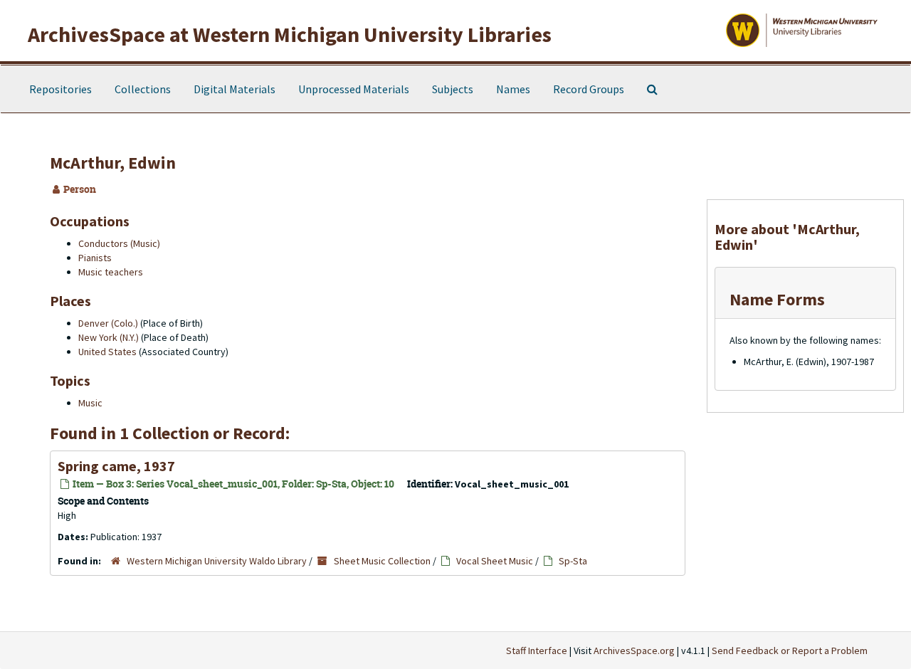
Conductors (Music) (119, 243)
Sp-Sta (573, 560)
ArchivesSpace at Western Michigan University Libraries (290, 34)
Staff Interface (536, 650)
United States (107, 351)
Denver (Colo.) (108, 323)
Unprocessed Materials (353, 89)
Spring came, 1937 (116, 466)
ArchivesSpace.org (634, 650)
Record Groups (588, 89)
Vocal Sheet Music (494, 560)
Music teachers (110, 271)
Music (90, 402)
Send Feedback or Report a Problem (790, 650)
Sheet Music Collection (382, 560)
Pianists (95, 257)
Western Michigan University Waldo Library (217, 560)
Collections (143, 89)
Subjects (452, 89)
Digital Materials (234, 89)
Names (513, 89)
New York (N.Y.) (108, 337)
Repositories (60, 89)
